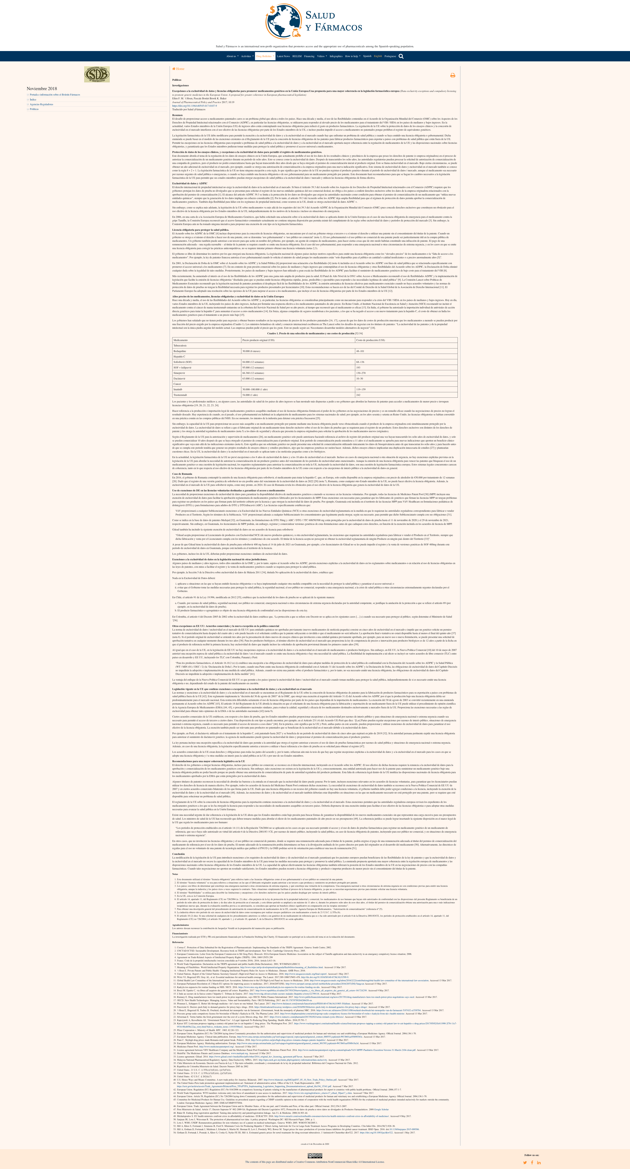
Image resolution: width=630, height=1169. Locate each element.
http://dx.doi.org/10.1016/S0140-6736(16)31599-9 (324, 977)
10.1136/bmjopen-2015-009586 (404, 1129)
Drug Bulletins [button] (264, 56)
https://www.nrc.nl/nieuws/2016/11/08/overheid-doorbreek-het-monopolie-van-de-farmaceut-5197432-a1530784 (368, 1010)
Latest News (283, 56)
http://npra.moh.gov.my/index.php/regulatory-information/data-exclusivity (293, 1059)
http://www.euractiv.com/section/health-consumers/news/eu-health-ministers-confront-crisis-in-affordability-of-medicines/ (331, 1116)
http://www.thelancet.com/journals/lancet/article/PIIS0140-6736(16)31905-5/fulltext (311, 1003)
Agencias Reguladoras (41, 104)
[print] (452, 76)
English (378, 56)
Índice (33, 99)
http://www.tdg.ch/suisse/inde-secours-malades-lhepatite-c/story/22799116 (284, 993)
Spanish (367, 56)
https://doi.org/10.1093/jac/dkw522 (376, 1132)
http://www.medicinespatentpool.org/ (216, 1046)
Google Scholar (381, 1109)
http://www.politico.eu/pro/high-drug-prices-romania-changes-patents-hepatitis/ (288, 1039)
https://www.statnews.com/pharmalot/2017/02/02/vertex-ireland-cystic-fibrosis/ (307, 1016)
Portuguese (390, 56)
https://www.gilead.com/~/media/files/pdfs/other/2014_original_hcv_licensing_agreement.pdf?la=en (255, 1056)
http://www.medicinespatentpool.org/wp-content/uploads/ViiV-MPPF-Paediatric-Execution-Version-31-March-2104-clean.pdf (357, 1049)
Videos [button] (321, 56)
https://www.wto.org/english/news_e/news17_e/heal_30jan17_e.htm (320, 1092)
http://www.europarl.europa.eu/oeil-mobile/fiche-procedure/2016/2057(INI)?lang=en (325, 983)
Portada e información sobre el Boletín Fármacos (55, 94)
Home (179, 68)
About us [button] (231, 56)
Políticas (34, 109)
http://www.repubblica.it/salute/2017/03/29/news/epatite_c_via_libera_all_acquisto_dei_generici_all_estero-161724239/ (311, 990)
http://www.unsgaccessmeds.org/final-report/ (306, 973)
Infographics (336, 56)
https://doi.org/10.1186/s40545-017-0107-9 (194, 105)
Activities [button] (246, 56)
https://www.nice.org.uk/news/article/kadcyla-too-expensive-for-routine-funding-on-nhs (279, 987)
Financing (309, 56)
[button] (401, 56)
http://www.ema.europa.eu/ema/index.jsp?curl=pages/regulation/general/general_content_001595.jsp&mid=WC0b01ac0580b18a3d (297, 1043)
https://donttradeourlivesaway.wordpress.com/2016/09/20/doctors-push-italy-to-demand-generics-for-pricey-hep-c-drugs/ (310, 1006)
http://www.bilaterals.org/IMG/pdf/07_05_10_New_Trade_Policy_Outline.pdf (300, 1079)
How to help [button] (352, 56)
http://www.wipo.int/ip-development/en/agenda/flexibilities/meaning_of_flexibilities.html (281, 967)
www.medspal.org (239, 1053)
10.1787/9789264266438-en (299, 1000)
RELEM (297, 56)
